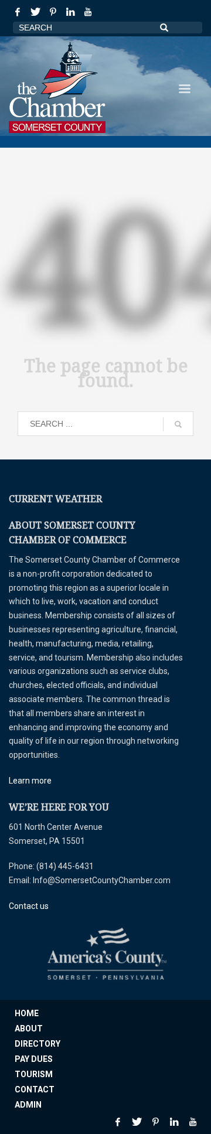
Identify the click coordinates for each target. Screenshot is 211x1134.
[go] (178, 424)
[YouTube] (88, 12)
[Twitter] (35, 12)
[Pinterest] (53, 12)
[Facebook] (17, 12)
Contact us (29, 906)
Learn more (30, 780)
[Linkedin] (70, 12)
